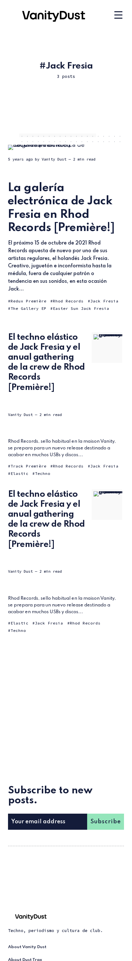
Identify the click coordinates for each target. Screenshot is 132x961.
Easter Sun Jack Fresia (81, 308)
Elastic (20, 473)
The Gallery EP (28, 308)
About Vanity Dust (27, 947)
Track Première (28, 466)
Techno (42, 473)
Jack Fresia (104, 301)
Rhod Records (68, 301)
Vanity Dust (54, 159)
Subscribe (105, 822)
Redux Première (28, 301)
